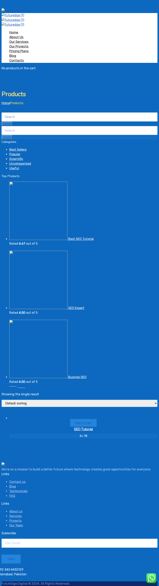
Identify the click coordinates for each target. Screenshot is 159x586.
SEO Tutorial (83, 429)
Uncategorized (20, 163)
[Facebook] (3, 579)
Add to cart (83, 423)
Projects (15, 521)
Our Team (16, 525)
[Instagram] (5, 579)
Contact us (17, 482)
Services (15, 516)
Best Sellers (18, 149)
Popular (14, 154)
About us (15, 511)
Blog (12, 56)
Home (13, 32)
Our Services (19, 42)
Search (7, 123)
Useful (14, 168)
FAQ (12, 496)
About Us (16, 37)
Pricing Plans (19, 51)
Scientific (16, 159)
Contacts (16, 60)
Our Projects (19, 46)
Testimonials (18, 491)
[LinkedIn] (7, 579)
